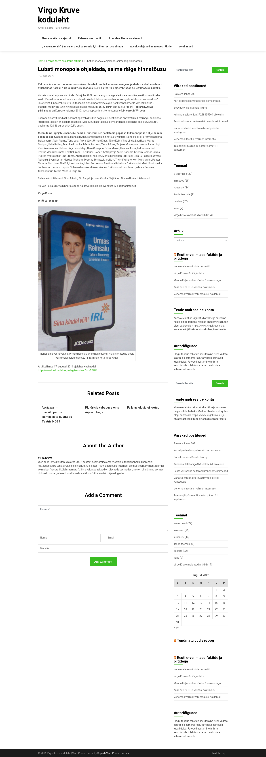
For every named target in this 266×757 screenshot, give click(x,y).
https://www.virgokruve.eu (207, 325)
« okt (176, 627)
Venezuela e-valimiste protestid (192, 266)
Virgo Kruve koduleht (59, 14)
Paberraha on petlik (90, 38)
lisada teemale (182, 194)
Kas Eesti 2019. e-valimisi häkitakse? (194, 287)
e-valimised (186, 46)
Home (41, 61)
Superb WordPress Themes (113, 753)
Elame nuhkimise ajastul (56, 38)
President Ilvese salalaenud (125, 38)
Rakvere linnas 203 (184, 93)
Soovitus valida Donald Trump (191, 107)
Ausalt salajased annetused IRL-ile (151, 46)
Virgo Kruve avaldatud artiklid (64, 61)
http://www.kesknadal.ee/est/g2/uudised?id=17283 (67, 370)
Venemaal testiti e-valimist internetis (195, 139)
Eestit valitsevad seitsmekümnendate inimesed (201, 121)
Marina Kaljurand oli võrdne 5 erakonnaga (197, 280)
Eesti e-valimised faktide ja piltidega (198, 256)
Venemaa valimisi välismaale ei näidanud (197, 294)
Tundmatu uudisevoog (195, 640)
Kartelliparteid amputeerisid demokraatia (197, 100)
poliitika (178, 201)
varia (176, 208)
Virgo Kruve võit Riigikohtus (189, 273)
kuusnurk (179, 187)
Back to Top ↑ (220, 753)
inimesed (179, 180)
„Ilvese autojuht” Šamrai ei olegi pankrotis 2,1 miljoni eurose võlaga (82, 46)
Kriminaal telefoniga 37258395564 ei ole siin (199, 114)
